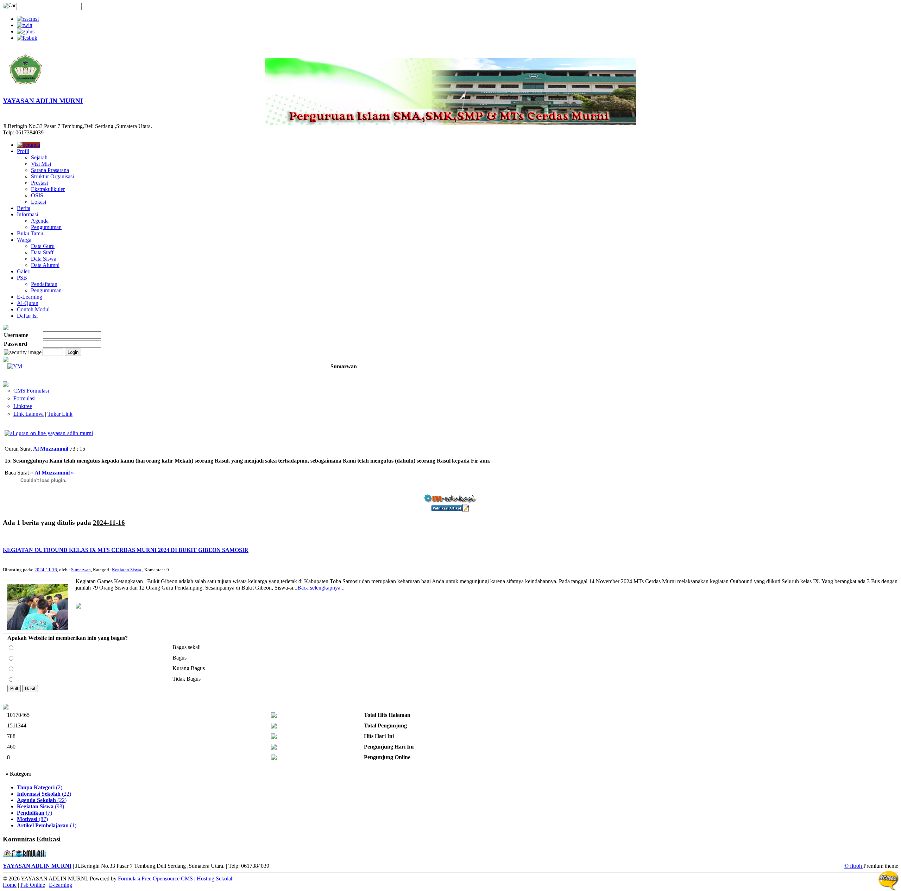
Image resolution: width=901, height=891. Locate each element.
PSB (22, 278)
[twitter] (24, 25)
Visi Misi (41, 164)
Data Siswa (43, 259)
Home (10, 885)
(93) (40, 806)
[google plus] (25, 31)
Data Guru (43, 246)
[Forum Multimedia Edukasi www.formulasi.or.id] (24, 855)
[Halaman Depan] (26, 88)
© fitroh (853, 866)
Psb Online (32, 885)
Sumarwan (81, 569)
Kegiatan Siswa (126, 569)
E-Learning (29, 297)
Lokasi (38, 202)
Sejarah (39, 157)
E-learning (60, 885)
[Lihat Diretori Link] (5, 385)
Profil (23, 151)
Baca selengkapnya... (321, 588)
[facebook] (27, 38)
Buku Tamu (30, 233)
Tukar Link (60, 414)
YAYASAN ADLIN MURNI (43, 100)
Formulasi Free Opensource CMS (155, 879)
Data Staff (42, 252)
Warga (24, 240)
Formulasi (24, 398)
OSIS (37, 195)
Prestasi (39, 183)
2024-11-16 (45, 569)
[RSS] (28, 19)
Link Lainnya (28, 414)
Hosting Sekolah (215, 879)
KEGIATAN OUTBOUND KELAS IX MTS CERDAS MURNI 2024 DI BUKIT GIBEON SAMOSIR (125, 550)
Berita (23, 208)
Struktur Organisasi (52, 176)
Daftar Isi (27, 316)
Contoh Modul (33, 309)
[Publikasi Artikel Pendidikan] (450, 510)
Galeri (24, 271)
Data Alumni (45, 265)
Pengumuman (46, 227)
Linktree (22, 406)
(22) (44, 794)
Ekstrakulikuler (48, 189)
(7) (34, 813)
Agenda (40, 221)
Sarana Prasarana (50, 170)
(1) (46, 825)
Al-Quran (27, 303)
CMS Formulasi (31, 391)
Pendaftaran (44, 284)
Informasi (27, 214)
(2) (39, 787)
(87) (32, 819)
